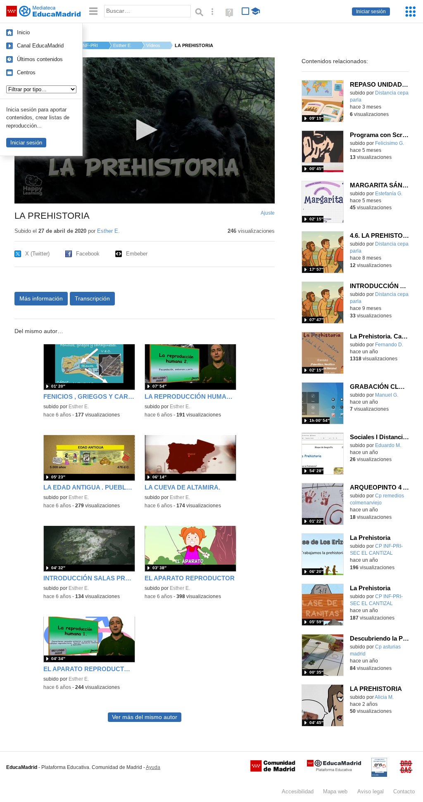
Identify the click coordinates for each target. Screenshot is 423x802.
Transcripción (92, 298)
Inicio (23, 32)
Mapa (335, 791)
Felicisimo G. (389, 143)
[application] (144, 130)
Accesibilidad (298, 791)
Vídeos (153, 45)
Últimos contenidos (40, 59)
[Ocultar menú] (93, 11)
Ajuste (268, 213)
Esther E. (122, 45)
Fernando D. (389, 344)
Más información (41, 298)
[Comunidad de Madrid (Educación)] (272, 770)
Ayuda (153, 767)
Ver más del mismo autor (144, 717)
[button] (144, 130)
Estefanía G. (388, 193)
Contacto (404, 791)
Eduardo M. (388, 445)
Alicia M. (384, 697)
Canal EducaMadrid (40, 46)
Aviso (370, 791)
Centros (26, 72)
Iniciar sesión (371, 11)
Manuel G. (386, 395)
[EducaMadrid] (334, 769)
